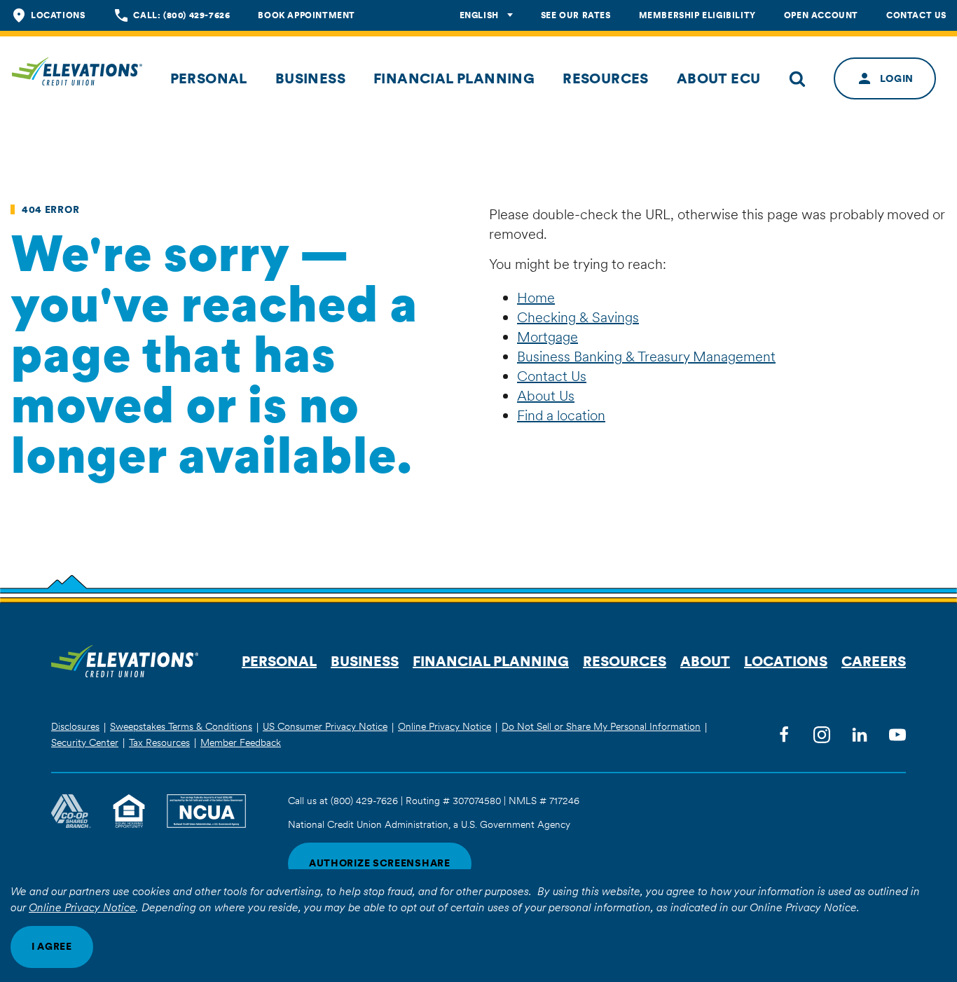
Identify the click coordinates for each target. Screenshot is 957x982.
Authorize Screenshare (379, 863)
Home (536, 298)
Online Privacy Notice (82, 907)
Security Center (84, 742)
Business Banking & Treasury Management (646, 356)
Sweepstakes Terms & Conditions (181, 726)
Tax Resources (159, 742)
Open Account (821, 15)
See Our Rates (576, 15)
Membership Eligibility (697, 15)
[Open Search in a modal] (797, 78)
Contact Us (916, 15)
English (479, 15)
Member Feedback (240, 742)
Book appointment (306, 15)
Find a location (561, 415)
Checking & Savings (578, 317)
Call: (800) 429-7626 (181, 15)
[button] (208, 78)
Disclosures (75, 726)
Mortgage (547, 337)
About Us (545, 396)
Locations (58, 15)
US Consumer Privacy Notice (325, 726)
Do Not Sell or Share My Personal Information (601, 726)
